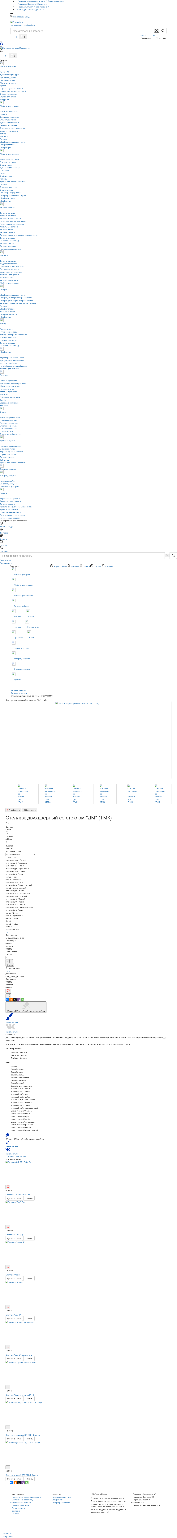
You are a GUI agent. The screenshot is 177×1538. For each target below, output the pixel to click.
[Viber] (18, 999)
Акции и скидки (18, 1508)
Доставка (16, 1510)
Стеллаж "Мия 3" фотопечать (19, 1354)
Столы (32, 637)
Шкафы (32, 616)
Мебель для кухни (22, 574)
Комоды (18, 627)
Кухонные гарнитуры (61, 1496)
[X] (15, 999)
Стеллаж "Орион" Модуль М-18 (20, 1394)
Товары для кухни (22, 669)
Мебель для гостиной (24, 595)
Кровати (18, 679)
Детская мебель (21, 605)
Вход (27, 16)
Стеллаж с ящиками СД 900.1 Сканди (23, 1434)
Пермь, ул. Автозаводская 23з (30, 9)
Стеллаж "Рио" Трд (14, 1234)
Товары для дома (22, 658)
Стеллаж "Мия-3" (13, 1314)
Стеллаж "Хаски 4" (14, 1274)
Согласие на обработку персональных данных (21, 1501)
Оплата (15, 1513)
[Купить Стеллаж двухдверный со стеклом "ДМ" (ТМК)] (22, 794)
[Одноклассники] (11, 999)
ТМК (8, 932)
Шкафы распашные (61, 1502)
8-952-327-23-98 (147, 35)
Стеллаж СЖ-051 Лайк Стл (18, 1194)
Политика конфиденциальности (26, 1496)
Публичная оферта (20, 1505)
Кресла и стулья (21, 648)
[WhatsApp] (22, 999)
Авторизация (6, 563)
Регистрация (19, 16)
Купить (10, 964)
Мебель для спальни (23, 584)
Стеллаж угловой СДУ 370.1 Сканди (22, 1475)
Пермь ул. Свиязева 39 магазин (32, 3)
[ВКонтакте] (7, 999)
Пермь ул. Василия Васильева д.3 (33, 6)
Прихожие (19, 637)
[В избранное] (8, 991)
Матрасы (18, 616)
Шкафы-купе (33, 627)
